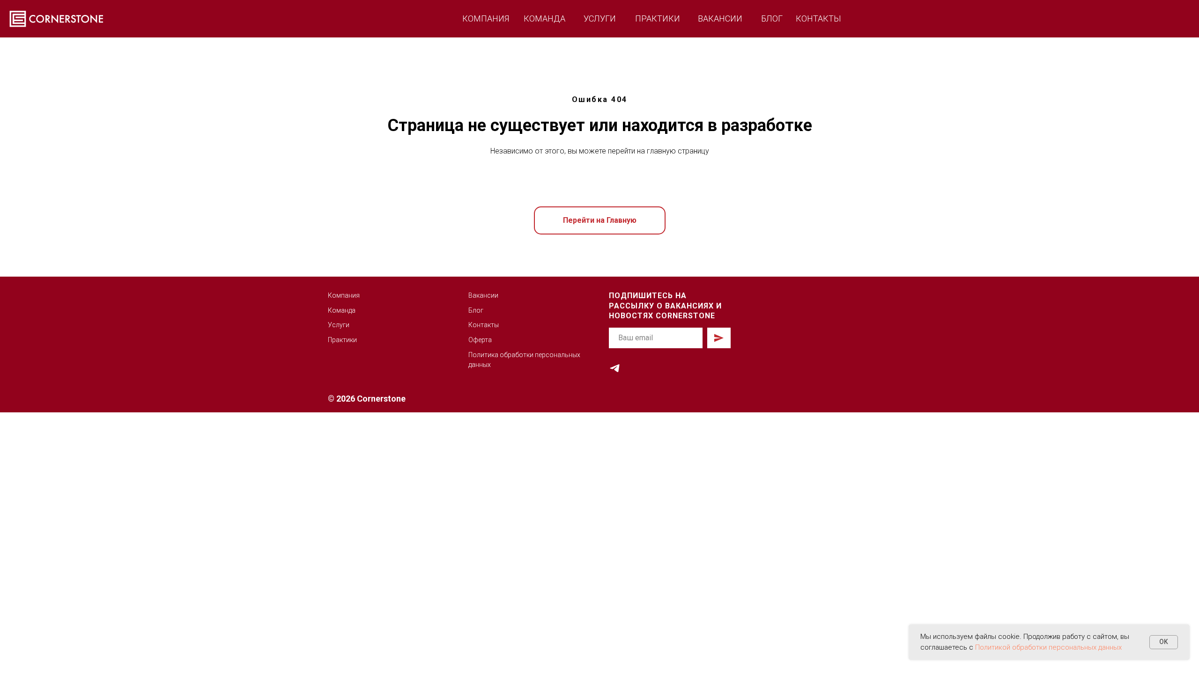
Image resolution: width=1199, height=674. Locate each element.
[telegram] (615, 368)
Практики (342, 340)
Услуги (338, 325)
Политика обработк (499, 355)
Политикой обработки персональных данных (1048, 647)
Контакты (483, 325)
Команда (341, 310)
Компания (344, 295)
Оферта (480, 340)
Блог (475, 310)
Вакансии (483, 295)
